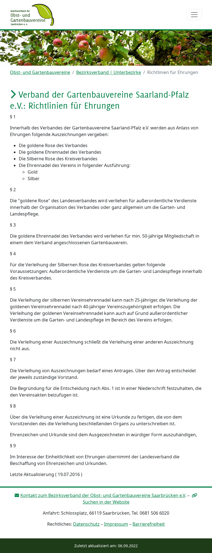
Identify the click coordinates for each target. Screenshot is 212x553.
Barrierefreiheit (148, 524)
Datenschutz (86, 524)
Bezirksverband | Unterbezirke (108, 72)
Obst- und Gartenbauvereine (40, 72)
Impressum (116, 524)
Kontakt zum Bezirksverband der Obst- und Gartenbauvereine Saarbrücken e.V (102, 495)
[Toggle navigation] (194, 14)
